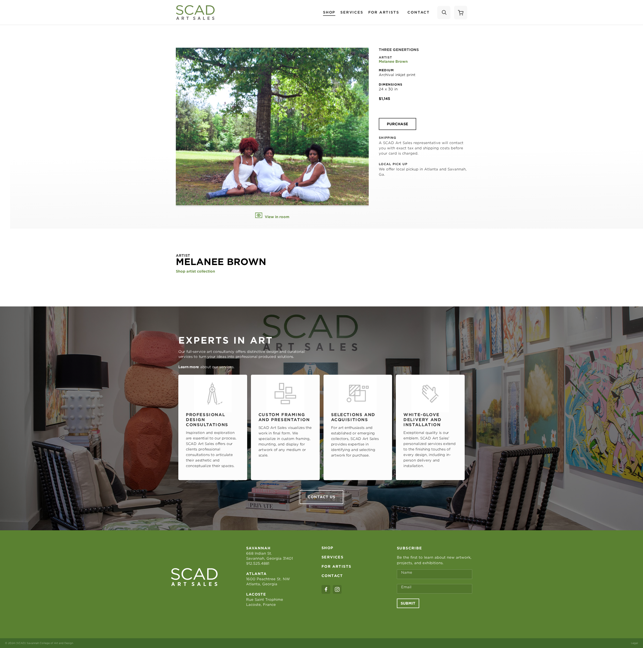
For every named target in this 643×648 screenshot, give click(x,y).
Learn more (188, 367)
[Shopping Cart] (460, 12)
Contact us (321, 497)
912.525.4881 (257, 563)
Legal (634, 642)
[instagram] (337, 589)
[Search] (443, 12)
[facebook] (326, 589)
